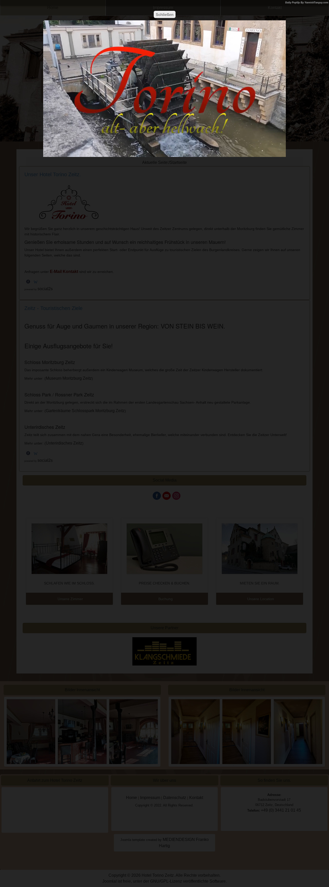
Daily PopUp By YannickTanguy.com (306, 2)
